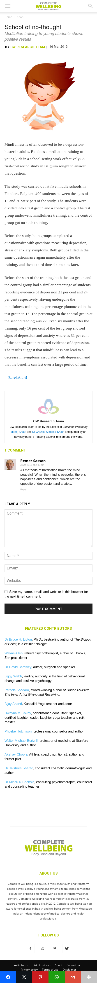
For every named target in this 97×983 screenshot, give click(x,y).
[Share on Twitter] (24, 977)
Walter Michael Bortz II (21, 740)
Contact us (73, 965)
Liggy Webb (13, 676)
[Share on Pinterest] (40, 977)
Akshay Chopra (16, 754)
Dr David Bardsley (18, 667)
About (58, 965)
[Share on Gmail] (73, 977)
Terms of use (50, 969)
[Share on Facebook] (8, 977)
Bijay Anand (13, 704)
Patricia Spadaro (17, 690)
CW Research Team (27, 47)
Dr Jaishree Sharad (19, 768)
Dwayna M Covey (18, 713)
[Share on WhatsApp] (56, 977)
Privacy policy (29, 969)
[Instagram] (42, 948)
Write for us (21, 965)
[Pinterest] (54, 948)
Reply (23, 489)
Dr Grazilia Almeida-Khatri (48, 431)
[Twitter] (66, 948)
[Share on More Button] (89, 977)
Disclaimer (69, 969)
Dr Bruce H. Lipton (18, 639)
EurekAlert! (17, 377)
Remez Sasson (33, 461)
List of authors (42, 965)
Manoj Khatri (18, 431)
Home (8, 17)
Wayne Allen (14, 653)
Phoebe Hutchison (18, 731)
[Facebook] (30, 948)
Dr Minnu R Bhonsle (19, 782)
